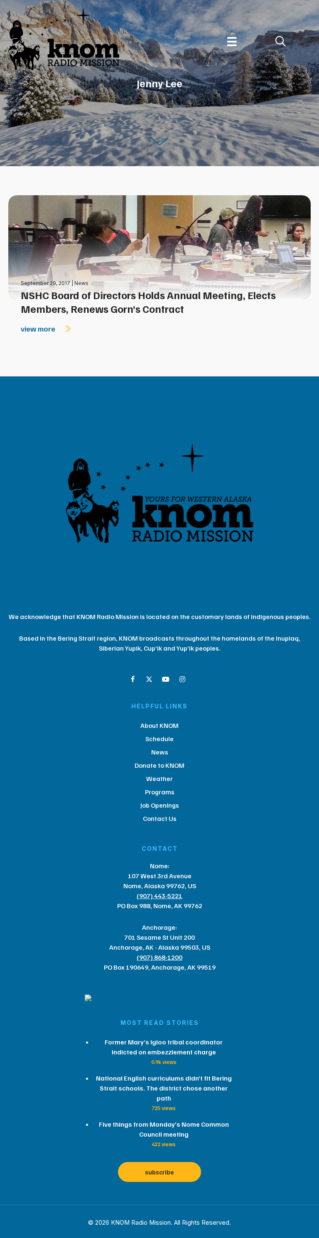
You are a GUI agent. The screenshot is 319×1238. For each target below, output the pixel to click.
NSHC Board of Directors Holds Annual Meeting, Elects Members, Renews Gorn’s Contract (148, 301)
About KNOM (159, 725)
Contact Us (160, 818)
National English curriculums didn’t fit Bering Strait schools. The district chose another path (164, 1088)
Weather (159, 778)
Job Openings (159, 805)
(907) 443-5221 (159, 896)
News (81, 283)
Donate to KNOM (159, 765)
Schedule (159, 738)
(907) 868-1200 (159, 957)
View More (39, 328)
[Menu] (231, 41)
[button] (132, 679)
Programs (159, 792)
